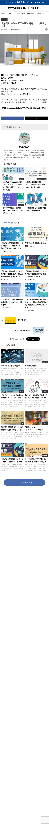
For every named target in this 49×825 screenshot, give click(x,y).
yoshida (24, 147)
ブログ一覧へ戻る (24, 482)
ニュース (4, 19)
